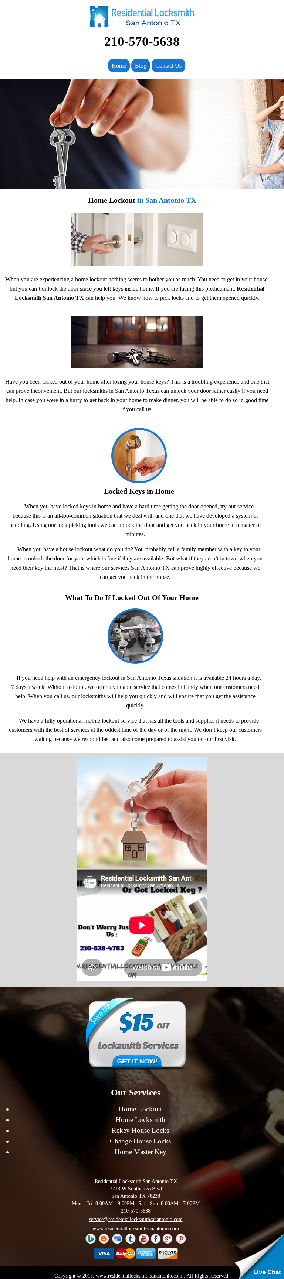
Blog (140, 65)
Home (119, 65)
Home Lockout (140, 1109)
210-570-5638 (142, 41)
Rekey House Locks (140, 1130)
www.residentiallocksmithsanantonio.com (135, 1228)
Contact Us (168, 65)
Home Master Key (140, 1152)
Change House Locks (140, 1141)
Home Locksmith (140, 1120)
